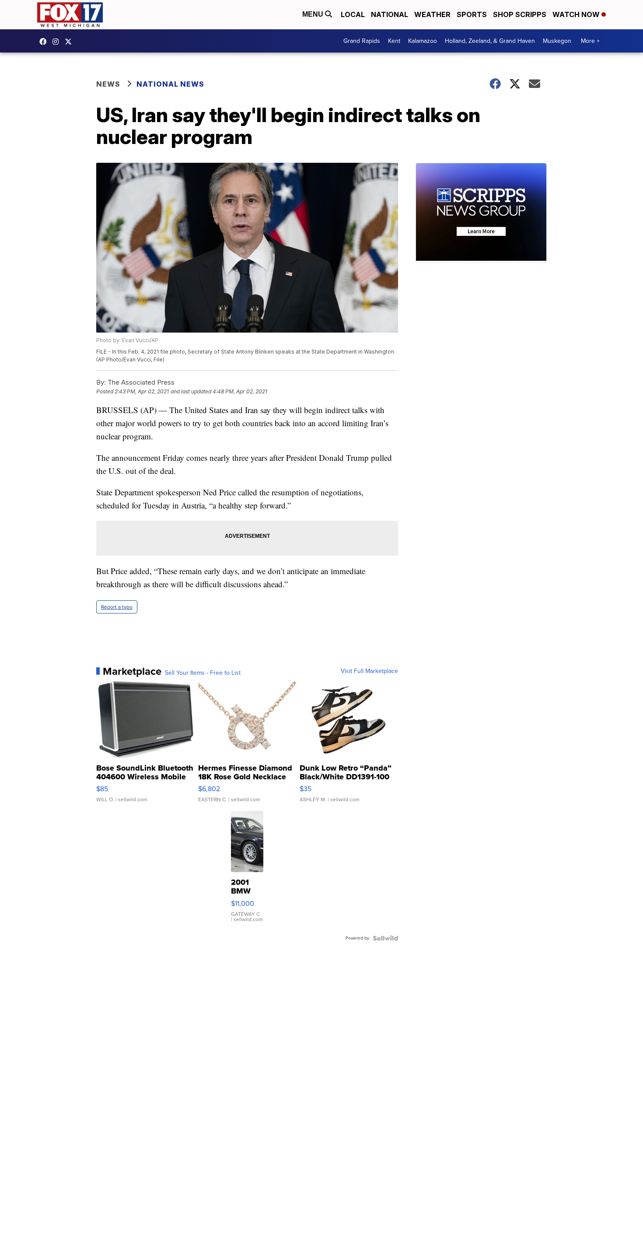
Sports (472, 14)
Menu (313, 14)
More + (590, 41)
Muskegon (557, 41)
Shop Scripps (519, 14)
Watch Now (576, 14)
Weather (432, 14)
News (108, 84)
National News (170, 84)
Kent (394, 41)
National (389, 14)
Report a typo (117, 607)
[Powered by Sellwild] (385, 938)
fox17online (45, 41)
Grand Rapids (361, 41)
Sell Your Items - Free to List (203, 673)
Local (353, 14)
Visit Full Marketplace (369, 671)
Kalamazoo (422, 41)
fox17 (70, 41)
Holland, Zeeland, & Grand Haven (490, 41)
